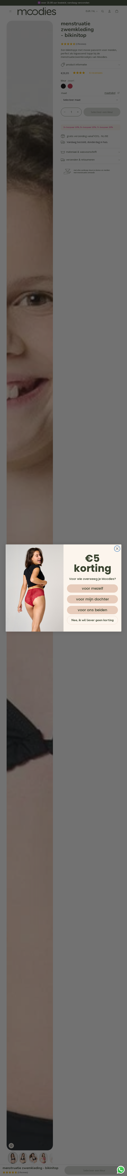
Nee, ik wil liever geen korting (92, 620)
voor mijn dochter (92, 599)
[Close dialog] (117, 549)
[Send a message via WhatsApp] (120, 1169)
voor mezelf (92, 588)
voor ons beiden (92, 610)
